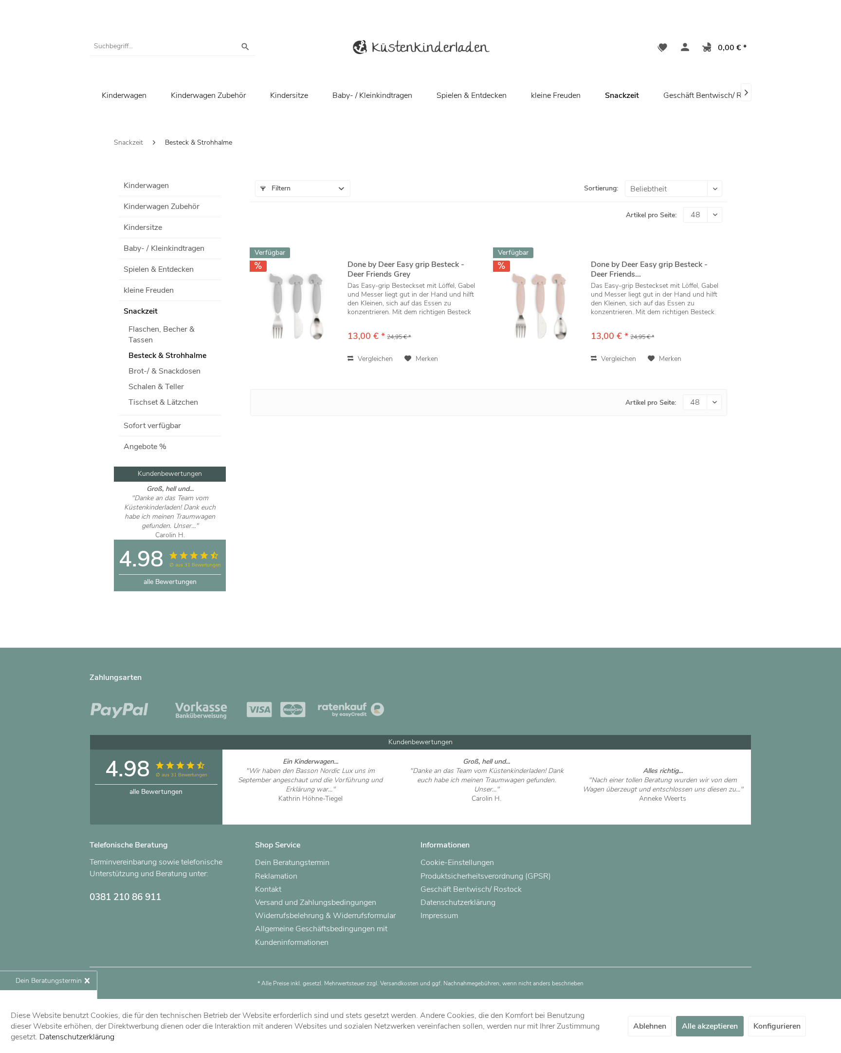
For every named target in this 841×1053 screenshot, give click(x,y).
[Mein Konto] (682, 48)
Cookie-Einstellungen (457, 862)
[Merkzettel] (662, 48)
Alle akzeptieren (710, 1026)
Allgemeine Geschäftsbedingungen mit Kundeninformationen (321, 935)
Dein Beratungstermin (292, 862)
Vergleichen (374, 358)
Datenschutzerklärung (457, 902)
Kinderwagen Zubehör (162, 206)
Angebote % (145, 446)
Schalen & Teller (156, 386)
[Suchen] (245, 46)
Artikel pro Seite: (651, 215)
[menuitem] (172, 46)
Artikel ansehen (310, 807)
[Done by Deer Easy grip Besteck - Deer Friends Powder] (539, 306)
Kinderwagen (146, 185)
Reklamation (276, 876)
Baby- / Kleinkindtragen (164, 248)
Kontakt (268, 889)
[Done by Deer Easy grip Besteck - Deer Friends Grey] (296, 306)
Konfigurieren (777, 1026)
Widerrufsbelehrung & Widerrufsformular (325, 915)
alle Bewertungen (170, 581)
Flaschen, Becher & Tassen (161, 334)
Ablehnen (649, 1026)
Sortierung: (601, 188)
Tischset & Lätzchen (163, 402)
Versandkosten (399, 983)
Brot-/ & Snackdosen (164, 371)
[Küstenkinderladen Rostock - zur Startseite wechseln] (420, 49)
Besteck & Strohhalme (167, 355)
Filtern (280, 188)
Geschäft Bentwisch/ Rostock (714, 95)
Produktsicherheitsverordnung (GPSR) (485, 876)
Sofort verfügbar (152, 425)
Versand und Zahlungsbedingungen (315, 902)
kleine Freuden (149, 290)
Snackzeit (141, 311)
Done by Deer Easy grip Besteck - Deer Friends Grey (405, 269)
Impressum (439, 915)
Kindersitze (143, 227)
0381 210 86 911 (125, 897)
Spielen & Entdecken (159, 269)
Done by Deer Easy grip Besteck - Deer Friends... (649, 269)
